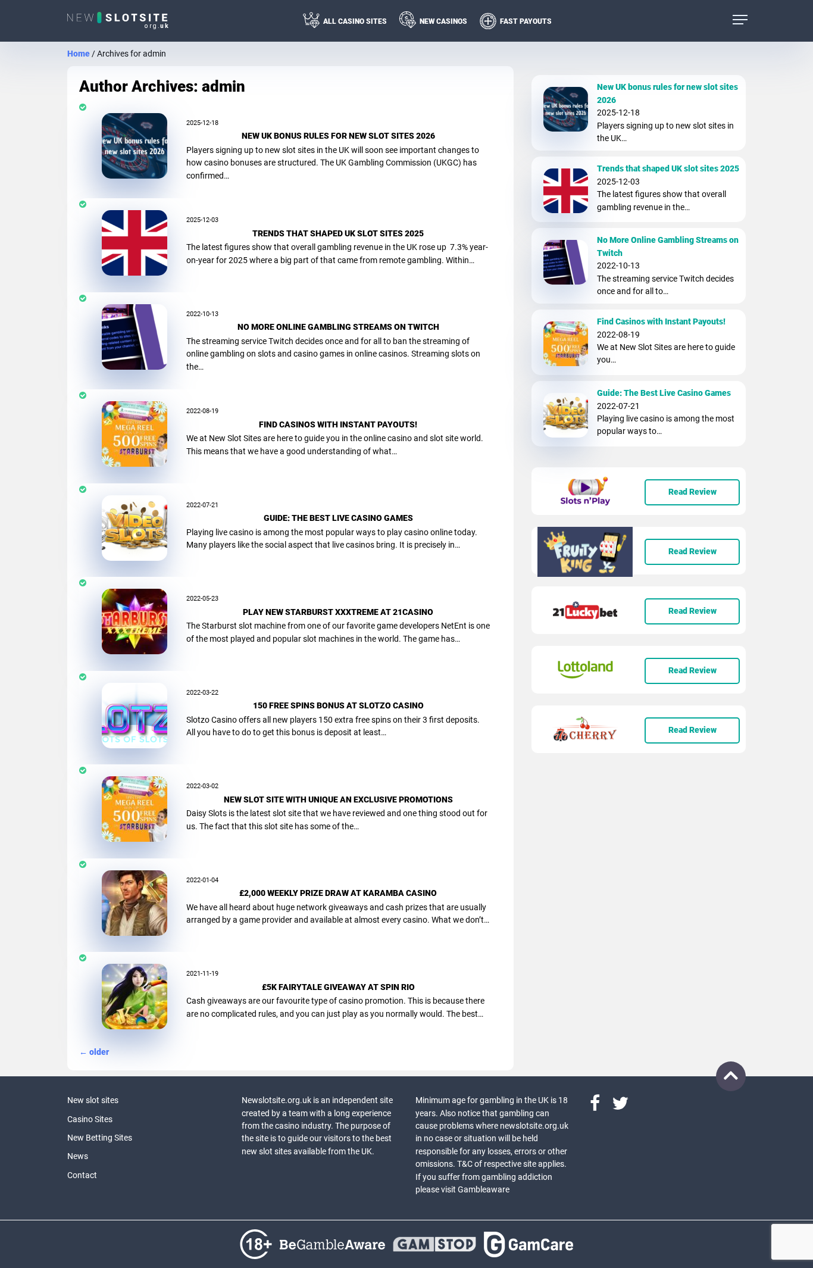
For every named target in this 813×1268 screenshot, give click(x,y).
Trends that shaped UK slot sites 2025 (338, 233)
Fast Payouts (526, 21)
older (94, 1052)
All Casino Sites (355, 21)
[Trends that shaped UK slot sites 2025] (134, 242)
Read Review (692, 491)
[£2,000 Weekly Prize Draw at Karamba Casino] (134, 902)
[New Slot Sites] (118, 21)
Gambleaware (483, 1189)
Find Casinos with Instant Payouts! (338, 424)
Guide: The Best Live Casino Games (338, 518)
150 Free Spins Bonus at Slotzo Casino (338, 705)
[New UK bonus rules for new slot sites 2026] (134, 145)
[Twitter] (620, 1106)
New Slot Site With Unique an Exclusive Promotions (338, 799)
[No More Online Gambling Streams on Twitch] (134, 336)
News (77, 1156)
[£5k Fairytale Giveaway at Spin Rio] (134, 996)
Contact (82, 1175)
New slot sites (92, 1100)
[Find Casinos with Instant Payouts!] (134, 433)
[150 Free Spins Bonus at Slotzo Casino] (134, 715)
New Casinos (443, 21)
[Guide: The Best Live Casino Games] (134, 527)
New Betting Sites (99, 1137)
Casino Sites (89, 1119)
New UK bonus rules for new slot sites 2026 (338, 135)
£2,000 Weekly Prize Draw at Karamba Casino (338, 893)
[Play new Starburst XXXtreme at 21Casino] (134, 621)
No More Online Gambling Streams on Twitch (338, 327)
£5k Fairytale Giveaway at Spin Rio (338, 987)
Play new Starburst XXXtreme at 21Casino (338, 612)
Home (78, 53)
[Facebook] (601, 1106)
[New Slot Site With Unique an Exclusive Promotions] (134, 808)
